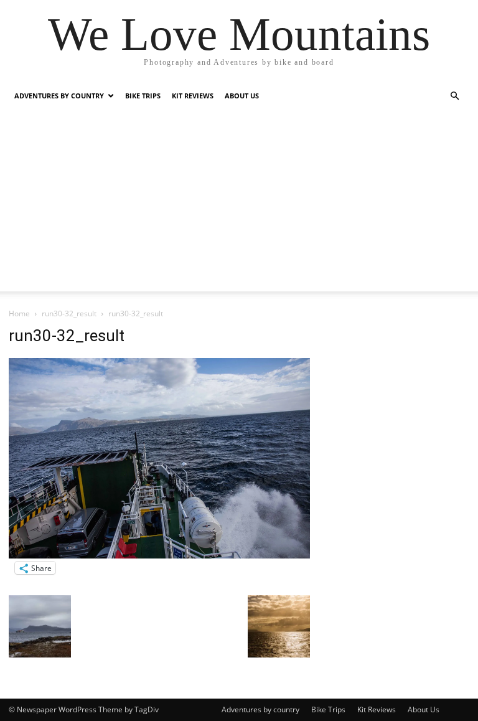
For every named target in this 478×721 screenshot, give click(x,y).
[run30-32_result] (159, 555)
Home (19, 313)
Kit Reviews (192, 95)
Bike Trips (143, 95)
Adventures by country (59, 95)
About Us (242, 95)
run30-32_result (69, 313)
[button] (454, 96)
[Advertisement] (239, 204)
